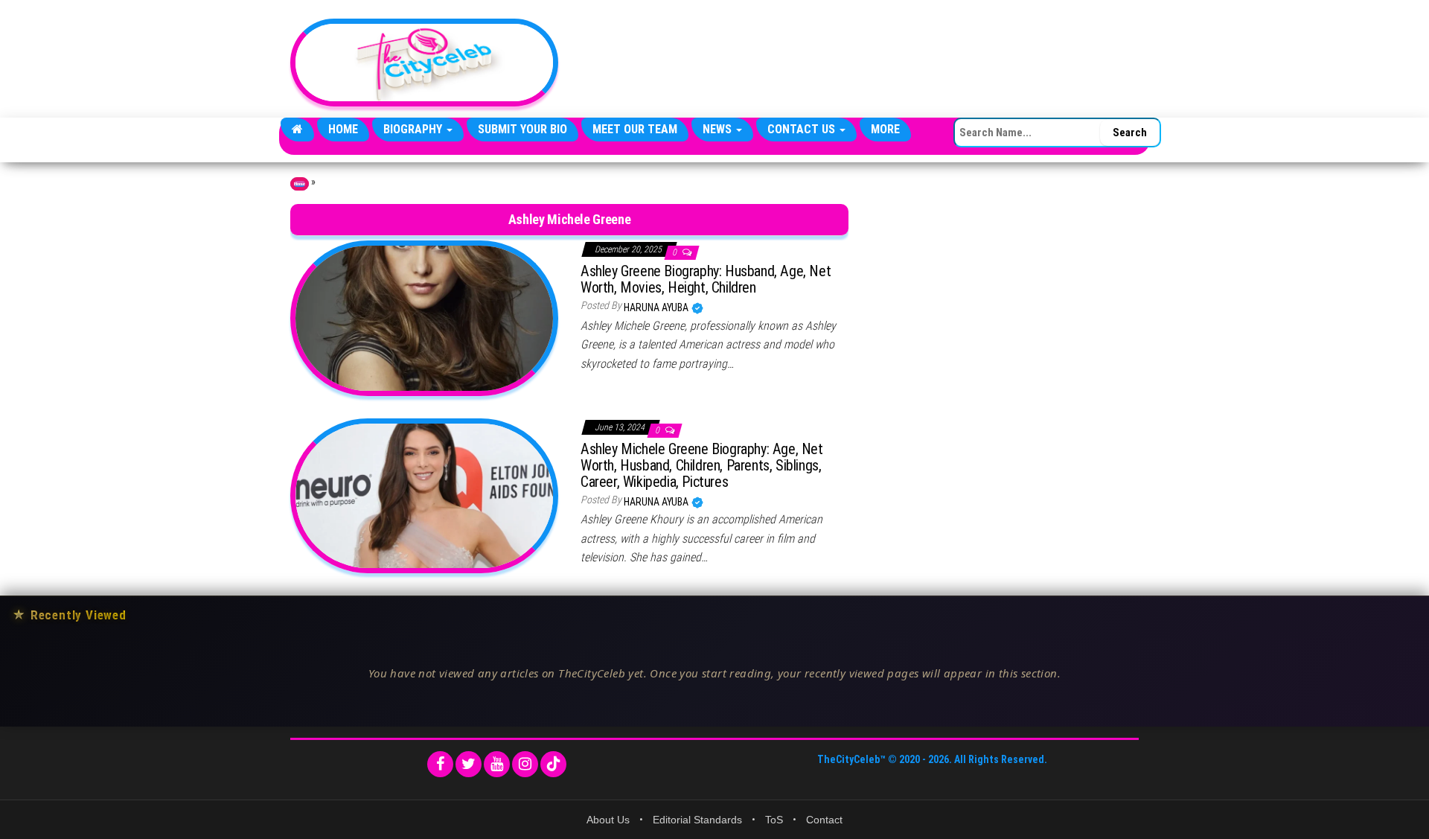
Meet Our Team (634, 129)
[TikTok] (553, 764)
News (719, 129)
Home (343, 129)
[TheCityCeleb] (297, 129)
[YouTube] (497, 764)
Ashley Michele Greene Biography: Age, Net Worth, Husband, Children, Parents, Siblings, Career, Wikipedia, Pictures (702, 465)
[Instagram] (525, 764)
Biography (414, 129)
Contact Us (802, 129)
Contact (824, 820)
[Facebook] (440, 764)
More (885, 129)
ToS (774, 820)
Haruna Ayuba (657, 307)
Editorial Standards (697, 820)
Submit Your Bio (522, 129)
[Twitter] (468, 764)
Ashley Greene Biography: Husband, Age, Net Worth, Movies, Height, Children (706, 279)
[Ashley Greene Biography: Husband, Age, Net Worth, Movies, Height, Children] (424, 317)
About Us (608, 820)
